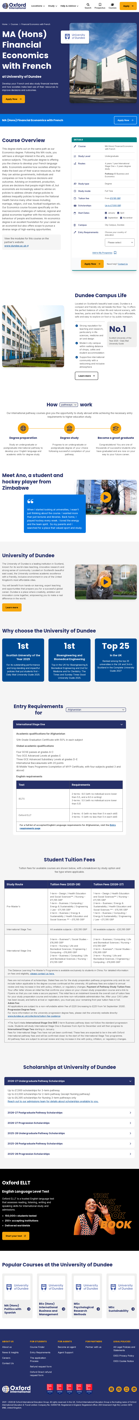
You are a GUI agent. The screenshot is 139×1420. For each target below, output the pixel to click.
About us (7, 1347)
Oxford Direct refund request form (41, 1374)
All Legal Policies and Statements (124, 1349)
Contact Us (123, 264)
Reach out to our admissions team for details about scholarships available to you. (53, 1101)
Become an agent (67, 1347)
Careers (6, 1358)
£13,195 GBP (115, 198)
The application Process (38, 1359)
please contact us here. (42, 973)
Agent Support (65, 1352)
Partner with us (93, 1347)
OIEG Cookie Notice (123, 1361)
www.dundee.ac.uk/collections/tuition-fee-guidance (34, 1016)
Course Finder (37, 1347)
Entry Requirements (40, 1352)
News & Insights (10, 1352)
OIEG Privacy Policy (123, 1355)
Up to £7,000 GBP (113, 205)
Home (4, 24)
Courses (14, 24)
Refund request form (41, 1366)
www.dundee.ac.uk (16, 245)
